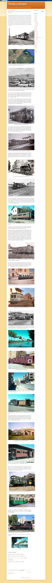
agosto (36, 26)
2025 (35, 15)
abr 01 (36, 40)
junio (35, 28)
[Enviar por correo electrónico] (20, 570)
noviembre (36, 23)
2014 (35, 47)
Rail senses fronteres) (26, 532)
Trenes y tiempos (17, 4)
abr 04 (36, 39)
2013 (35, 48)
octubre (36, 24)
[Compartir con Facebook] (22, 570)
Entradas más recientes (11, 572)
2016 (35, 45)
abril (35, 30)
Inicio (20, 572)
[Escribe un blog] (21, 570)
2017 (35, 44)
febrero (36, 42)
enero (35, 43)
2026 (35, 14)
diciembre (36, 22)
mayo (35, 29)
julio (35, 27)
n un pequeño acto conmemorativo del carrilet (21, 511)
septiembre (36, 25)
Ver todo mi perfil (35, 52)
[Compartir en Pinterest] (23, 570)
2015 (35, 46)
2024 (35, 16)
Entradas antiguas (29, 572)
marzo (36, 41)
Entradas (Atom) (13, 573)
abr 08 (36, 36)
